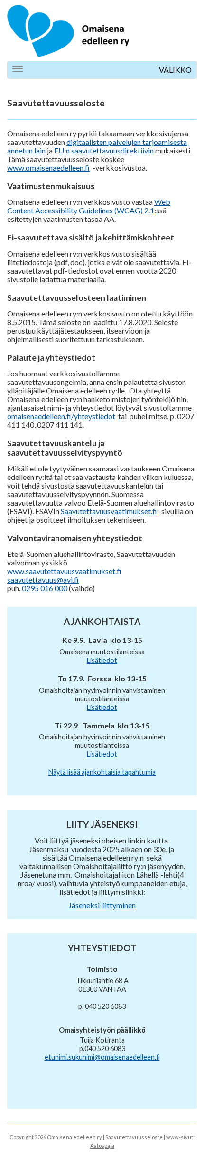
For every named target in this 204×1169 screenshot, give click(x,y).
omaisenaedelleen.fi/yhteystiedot (61, 416)
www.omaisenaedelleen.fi (48, 167)
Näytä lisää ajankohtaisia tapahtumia (102, 772)
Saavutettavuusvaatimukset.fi (109, 511)
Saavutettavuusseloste (134, 1137)
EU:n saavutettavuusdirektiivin (104, 150)
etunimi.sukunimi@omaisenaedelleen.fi (102, 1057)
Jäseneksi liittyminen (102, 905)
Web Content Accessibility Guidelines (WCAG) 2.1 (88, 206)
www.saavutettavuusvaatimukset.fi (64, 570)
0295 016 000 (44, 588)
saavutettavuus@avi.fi (43, 579)
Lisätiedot (102, 660)
